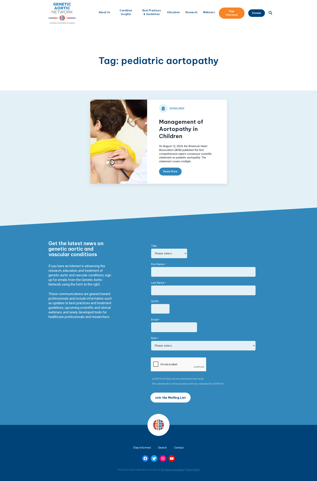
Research (191, 12)
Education (173, 12)
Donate (256, 13)
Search (162, 447)
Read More (170, 171)
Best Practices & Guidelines (151, 12)
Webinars (209, 12)
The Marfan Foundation (172, 470)
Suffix (155, 301)
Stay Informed (232, 13)
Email (154, 319)
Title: (154, 245)
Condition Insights (126, 12)
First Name (157, 264)
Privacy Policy (193, 470)
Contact (179, 447)
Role (153, 338)
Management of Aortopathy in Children (181, 129)
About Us (104, 12)
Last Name (157, 282)
